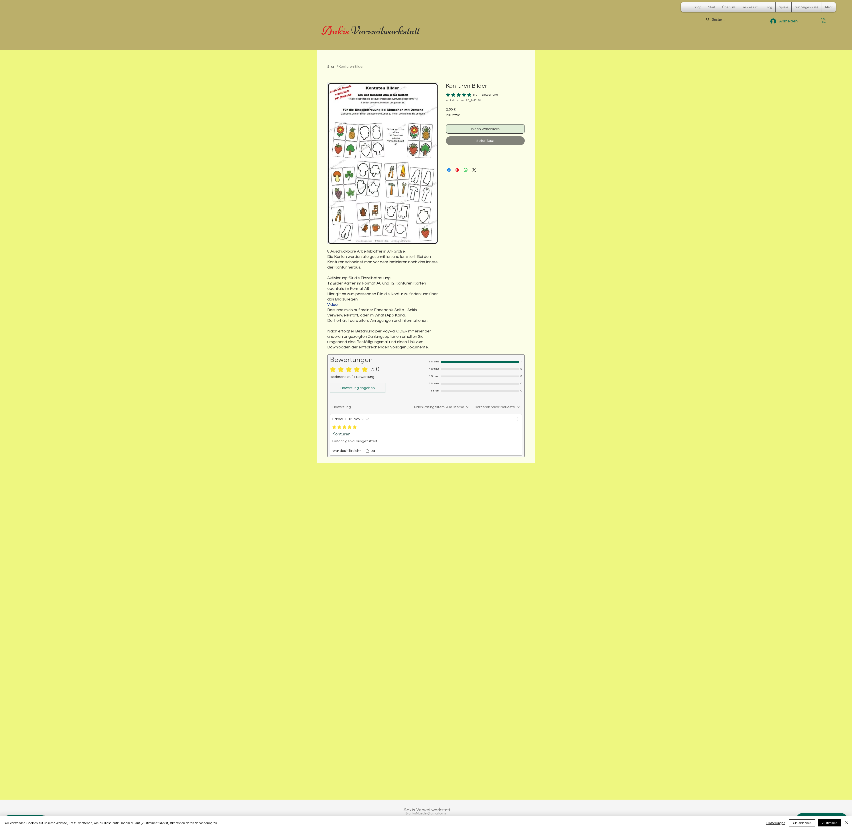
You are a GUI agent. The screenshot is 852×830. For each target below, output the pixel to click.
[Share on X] (474, 170)
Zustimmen (830, 823)
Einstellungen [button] (775, 823)
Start (331, 66)
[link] (472, 95)
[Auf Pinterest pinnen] (457, 170)
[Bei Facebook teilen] (449, 170)
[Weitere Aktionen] (517, 419)
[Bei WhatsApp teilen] (465, 170)
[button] (824, 20)
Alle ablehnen (802, 823)
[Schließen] (846, 822)
